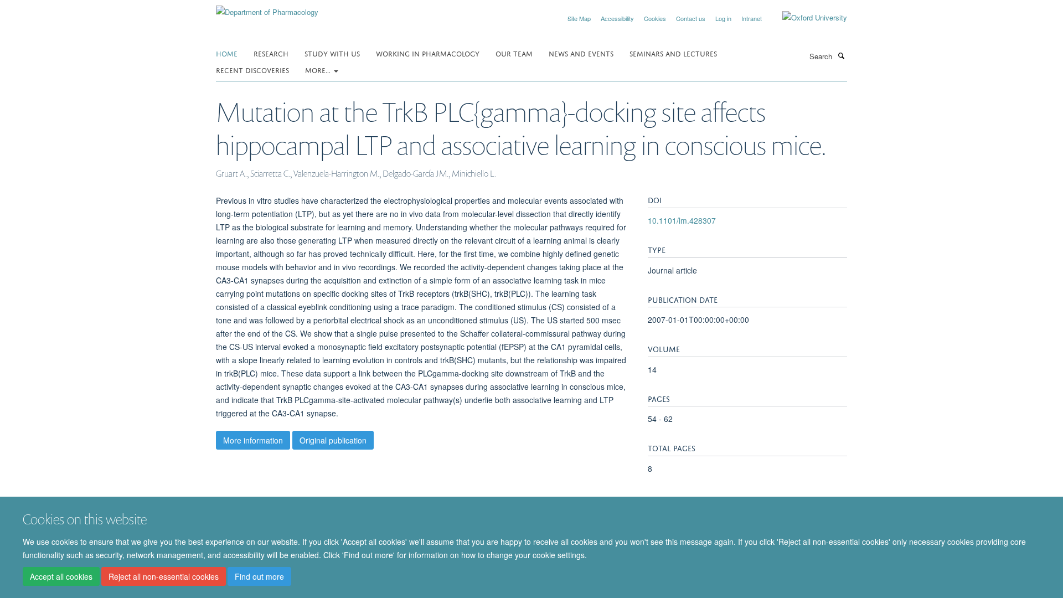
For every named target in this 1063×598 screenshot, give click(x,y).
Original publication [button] (333, 440)
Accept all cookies (61, 576)
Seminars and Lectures (673, 53)
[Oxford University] (806, 17)
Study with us (332, 53)
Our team (514, 53)
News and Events (581, 53)
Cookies (655, 18)
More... (319, 69)
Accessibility (617, 18)
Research (271, 53)
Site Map (579, 18)
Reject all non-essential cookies (164, 576)
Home (227, 53)
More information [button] (253, 440)
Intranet (751, 18)
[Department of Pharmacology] (267, 8)
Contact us (690, 18)
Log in (723, 18)
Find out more (259, 576)
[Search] (841, 55)
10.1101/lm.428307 (682, 220)
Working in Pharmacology (427, 53)
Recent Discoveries (252, 69)
